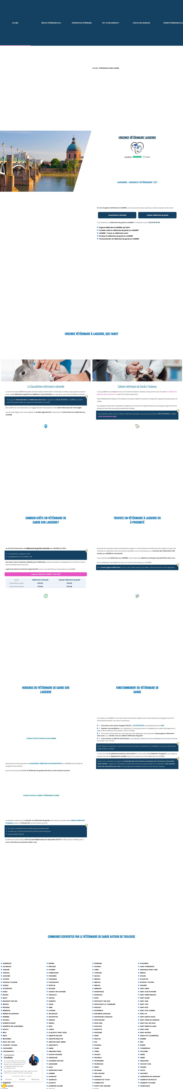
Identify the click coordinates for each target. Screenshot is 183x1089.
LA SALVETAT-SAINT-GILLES (58, 1032)
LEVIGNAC (97, 966)
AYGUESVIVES (7, 988)
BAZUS (5, 998)
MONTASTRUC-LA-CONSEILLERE (104, 1004)
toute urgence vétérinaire (110, 567)
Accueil (15, 23)
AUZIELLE (5, 985)
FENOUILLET (52, 966)
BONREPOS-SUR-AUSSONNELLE (13, 1026)
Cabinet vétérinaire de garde (157, 215)
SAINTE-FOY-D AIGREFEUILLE (149, 1036)
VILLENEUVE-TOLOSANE (147, 1083)
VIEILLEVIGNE (144, 1061)
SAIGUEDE (143, 985)
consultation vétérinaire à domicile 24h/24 (46, 763)
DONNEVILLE (7, 1083)
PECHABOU (98, 1058)
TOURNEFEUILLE (145, 1048)
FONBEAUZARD (53, 973)
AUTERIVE (6, 979)
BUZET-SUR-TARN (9, 1042)
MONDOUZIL (98, 995)
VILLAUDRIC (144, 1073)
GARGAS (51, 998)
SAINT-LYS (143, 1014)
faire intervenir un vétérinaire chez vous (30, 400)
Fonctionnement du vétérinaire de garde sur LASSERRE (119, 239)
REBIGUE (143, 973)
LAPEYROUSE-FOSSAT (56, 1070)
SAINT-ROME (144, 1029)
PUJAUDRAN (144, 963)
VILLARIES (143, 1067)
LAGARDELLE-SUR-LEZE (56, 1061)
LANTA (51, 1067)
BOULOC (6, 1029)
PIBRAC (96, 1067)
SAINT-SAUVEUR (145, 1032)
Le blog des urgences (141, 23)
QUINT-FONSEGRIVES (147, 966)
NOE (95, 1042)
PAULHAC (97, 1054)
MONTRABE (98, 1032)
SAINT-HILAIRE (145, 998)
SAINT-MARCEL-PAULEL (147, 1017)
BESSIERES (6, 1017)
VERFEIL (142, 1054)
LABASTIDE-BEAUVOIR (56, 1039)
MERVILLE (97, 985)
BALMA (5, 992)
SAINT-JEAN (144, 1001)
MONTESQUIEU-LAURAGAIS (103, 1017)
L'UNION (51, 1029)
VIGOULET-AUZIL (145, 1064)
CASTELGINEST (7, 1048)
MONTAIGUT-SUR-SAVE (102, 1001)
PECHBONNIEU (99, 1061)
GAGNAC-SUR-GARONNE (57, 992)
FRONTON (52, 985)
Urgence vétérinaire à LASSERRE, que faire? (114, 227)
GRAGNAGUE (53, 1014)
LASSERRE (52, 1073)
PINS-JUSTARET (99, 1073)
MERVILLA (97, 982)
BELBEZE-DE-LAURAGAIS (11, 1014)
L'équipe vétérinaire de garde (173, 23)
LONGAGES (98, 973)
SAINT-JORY (144, 1004)
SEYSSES (142, 1045)
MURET (96, 1036)
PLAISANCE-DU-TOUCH (102, 1080)
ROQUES (143, 976)
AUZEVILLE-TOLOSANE (10, 982)
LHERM (96, 970)
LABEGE (51, 1048)
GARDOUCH (53, 995)
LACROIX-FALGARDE (55, 1054)
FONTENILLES (53, 979)
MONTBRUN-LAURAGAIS (102, 1014)
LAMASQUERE (53, 1064)
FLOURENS (52, 970)
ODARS (96, 1048)
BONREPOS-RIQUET (9, 1023)
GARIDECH (52, 1001)
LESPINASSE (98, 963)
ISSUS (50, 1026)
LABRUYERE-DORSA (55, 1051)
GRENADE (52, 1020)
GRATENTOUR (53, 1017)
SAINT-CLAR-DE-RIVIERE (148, 992)
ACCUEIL (95, 68)
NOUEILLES (97, 1045)
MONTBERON (98, 1010)
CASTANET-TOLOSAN (10, 1045)
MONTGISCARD (99, 1020)
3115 (162, 726)
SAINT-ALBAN (144, 988)
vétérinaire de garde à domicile (37, 548)
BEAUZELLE (6, 1007)
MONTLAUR (98, 1026)
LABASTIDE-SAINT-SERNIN (57, 1042)
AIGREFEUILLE (7, 963)
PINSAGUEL (98, 1076)
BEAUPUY (6, 1004)
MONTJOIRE (98, 1023)
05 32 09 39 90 (154, 222)
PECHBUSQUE (98, 1064)
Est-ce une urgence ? (110, 23)
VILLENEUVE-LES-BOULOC (148, 1080)
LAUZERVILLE (53, 1080)
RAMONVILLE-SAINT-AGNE (148, 970)
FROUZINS (52, 988)
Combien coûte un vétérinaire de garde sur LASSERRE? (119, 230)
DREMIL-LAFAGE (8, 1086)
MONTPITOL (98, 1029)
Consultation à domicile (117, 215)
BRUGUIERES (7, 1039)
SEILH (141, 1042)
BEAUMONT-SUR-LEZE (10, 1001)
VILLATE (142, 1070)
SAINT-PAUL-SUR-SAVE (147, 1023)
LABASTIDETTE (53, 1045)
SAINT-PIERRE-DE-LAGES (148, 1026)
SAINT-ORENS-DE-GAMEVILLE (149, 1020)
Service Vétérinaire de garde (51, 23)
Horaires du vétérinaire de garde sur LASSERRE (116, 236)
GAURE (51, 1004)
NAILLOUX (97, 1039)
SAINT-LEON (144, 1007)
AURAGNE (6, 970)
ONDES (96, 1051)
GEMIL (51, 1007)
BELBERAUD (6, 1010)
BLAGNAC (6, 1020)
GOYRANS (52, 1010)
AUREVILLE (6, 973)
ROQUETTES (144, 979)
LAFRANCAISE (53, 1058)
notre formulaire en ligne (107, 416)
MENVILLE (97, 979)
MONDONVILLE (99, 992)
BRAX (4, 1032)
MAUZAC (97, 976)
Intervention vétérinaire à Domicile (82, 23)
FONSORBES (52, 976)
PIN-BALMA (98, 1070)
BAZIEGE (5, 995)
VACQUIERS (144, 1051)
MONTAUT (97, 1007)
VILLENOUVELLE (145, 1086)
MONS (96, 998)
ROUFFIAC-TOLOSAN (147, 982)
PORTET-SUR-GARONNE (102, 1086)
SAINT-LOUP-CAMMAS (147, 1010)
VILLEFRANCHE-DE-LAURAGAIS (150, 1076)
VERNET (142, 1058)
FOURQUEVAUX (54, 982)
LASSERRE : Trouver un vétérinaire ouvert (113, 233)
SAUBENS (143, 1039)
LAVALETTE (52, 1083)
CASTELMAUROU (8, 1051)
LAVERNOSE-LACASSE (56, 1086)
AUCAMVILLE (7, 966)
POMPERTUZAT (99, 1083)
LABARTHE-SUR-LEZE (55, 1036)
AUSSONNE (6, 976)
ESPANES (51, 963)
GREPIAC (51, 1023)
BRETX (5, 1036)
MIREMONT (98, 988)
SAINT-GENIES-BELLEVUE (148, 995)
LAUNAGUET (53, 1076)
